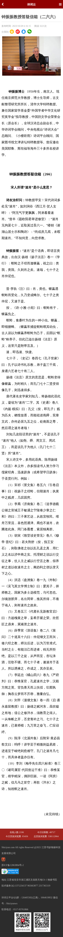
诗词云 (31, 4)
